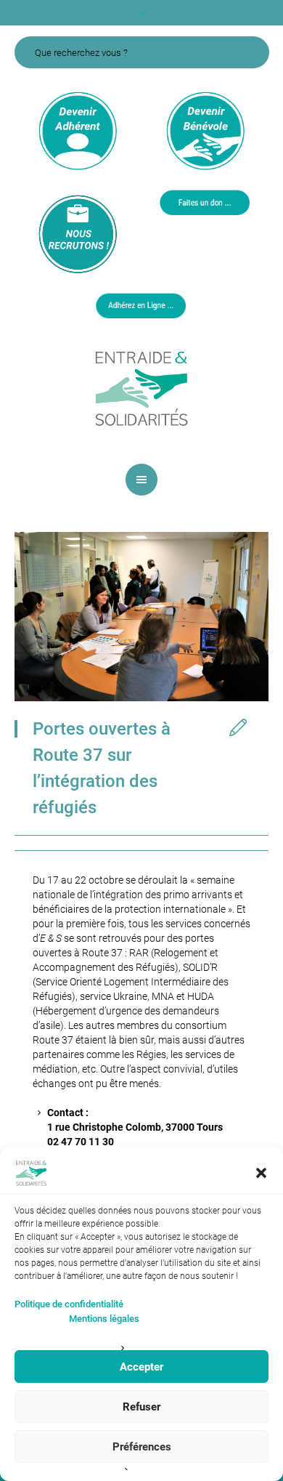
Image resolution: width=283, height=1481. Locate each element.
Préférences (141, 1446)
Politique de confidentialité (69, 1304)
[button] (261, 1173)
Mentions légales (104, 1318)
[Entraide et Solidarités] (141, 387)
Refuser (141, 1406)
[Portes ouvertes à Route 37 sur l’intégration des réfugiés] (141, 616)
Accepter (141, 1366)
